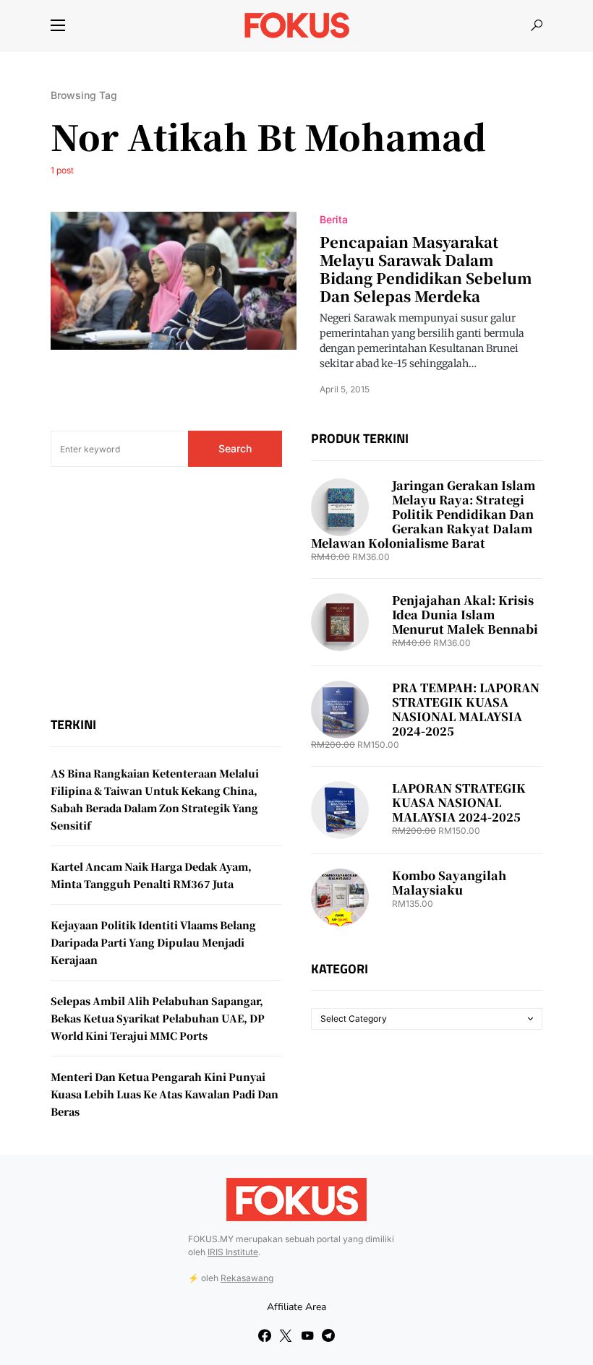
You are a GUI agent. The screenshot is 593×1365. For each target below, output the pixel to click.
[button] (58, 25)
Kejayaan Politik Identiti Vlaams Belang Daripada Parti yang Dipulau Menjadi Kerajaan (153, 942)
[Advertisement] (166, 591)
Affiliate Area (296, 1307)
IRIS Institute (233, 1251)
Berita (334, 219)
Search (235, 448)
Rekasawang (247, 1278)
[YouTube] (307, 1335)
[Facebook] (264, 1335)
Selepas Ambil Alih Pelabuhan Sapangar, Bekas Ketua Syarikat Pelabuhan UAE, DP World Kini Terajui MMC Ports (158, 1018)
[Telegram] (328, 1335)
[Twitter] (285, 1335)
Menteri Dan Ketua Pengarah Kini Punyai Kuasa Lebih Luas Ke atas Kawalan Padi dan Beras (164, 1094)
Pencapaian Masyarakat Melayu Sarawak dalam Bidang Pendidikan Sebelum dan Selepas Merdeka (426, 269)
